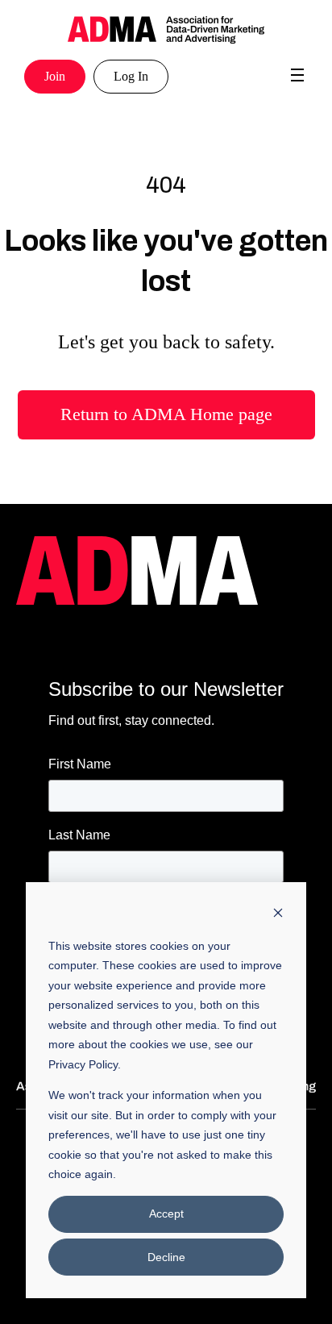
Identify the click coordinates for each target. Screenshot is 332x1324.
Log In (131, 76)
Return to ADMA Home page (166, 414)
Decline (166, 1257)
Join (54, 76)
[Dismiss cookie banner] (278, 915)
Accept (166, 1213)
